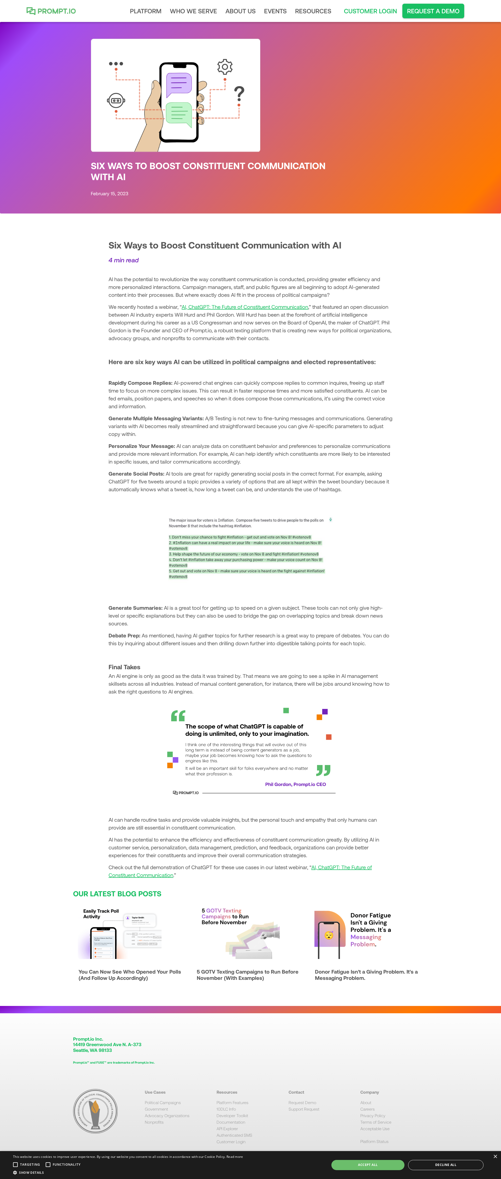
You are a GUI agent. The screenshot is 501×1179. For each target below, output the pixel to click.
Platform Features (232, 1102)
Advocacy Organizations (167, 1115)
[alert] (250, 1165)
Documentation (231, 1121)
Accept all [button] (368, 1165)
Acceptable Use (375, 1128)
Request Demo (302, 1102)
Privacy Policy (372, 1115)
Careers (367, 1108)
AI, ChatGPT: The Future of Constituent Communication (245, 307)
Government (156, 1108)
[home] (57, 11)
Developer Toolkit (232, 1115)
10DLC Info (226, 1108)
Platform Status (374, 1141)
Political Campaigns (163, 1102)
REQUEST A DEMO (433, 11)
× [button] (495, 1157)
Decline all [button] (445, 1165)
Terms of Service (375, 1121)
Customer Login (231, 1141)
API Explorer (227, 1128)
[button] (146, 11)
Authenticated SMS (234, 1135)
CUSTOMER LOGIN (370, 11)
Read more (234, 1156)
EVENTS (275, 11)
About (365, 1102)
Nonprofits (154, 1121)
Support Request (304, 1108)
